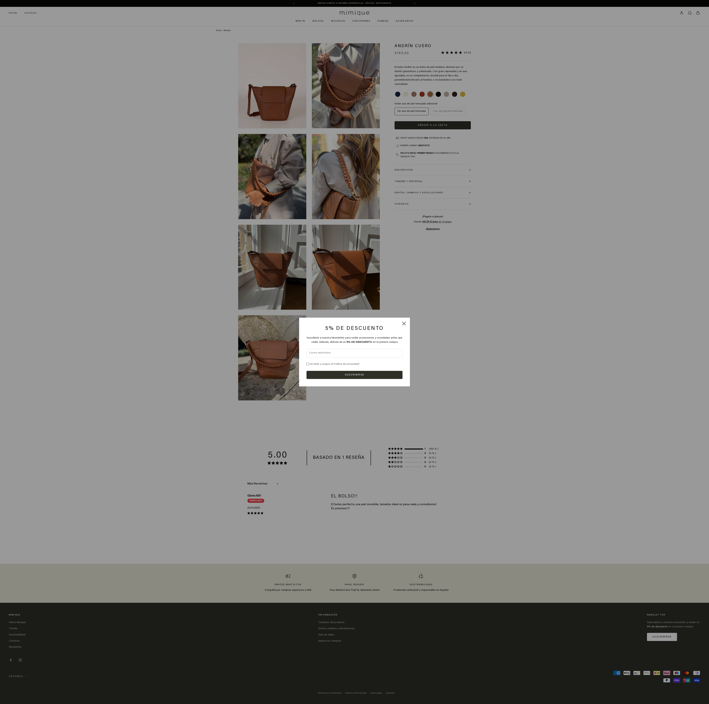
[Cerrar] (404, 324)
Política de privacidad (346, 364)
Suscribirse (354, 375)
